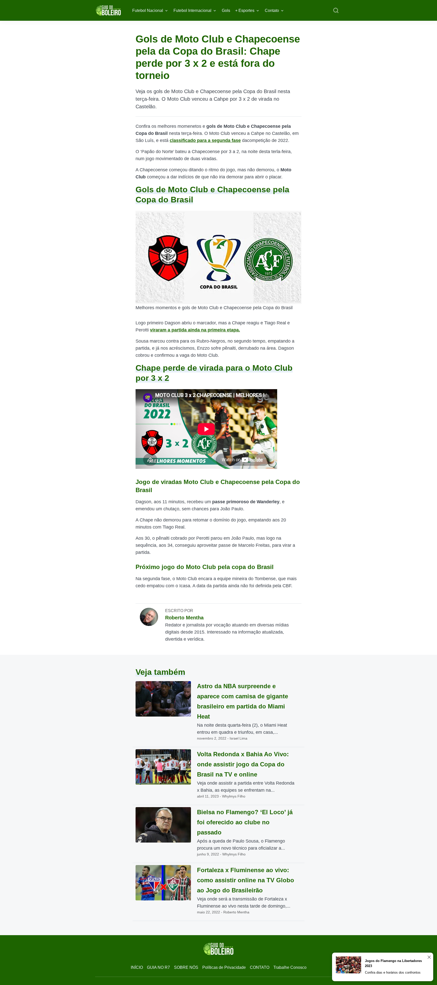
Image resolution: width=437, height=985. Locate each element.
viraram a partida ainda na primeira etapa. (195, 329)
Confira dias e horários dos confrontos (393, 972)
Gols (226, 10)
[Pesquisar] (336, 11)
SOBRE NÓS (186, 967)
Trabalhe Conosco (290, 967)
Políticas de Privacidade (224, 967)
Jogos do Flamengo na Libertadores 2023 (393, 963)
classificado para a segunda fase (205, 140)
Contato (272, 10)
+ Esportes (244, 10)
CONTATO (259, 967)
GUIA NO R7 (158, 967)
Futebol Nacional (147, 10)
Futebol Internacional (192, 10)
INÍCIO (137, 967)
